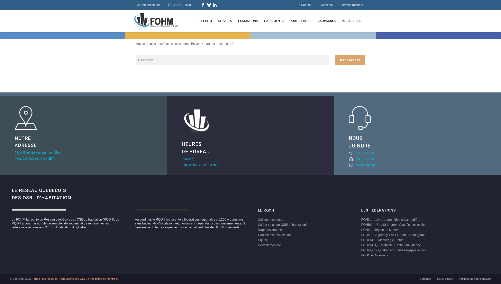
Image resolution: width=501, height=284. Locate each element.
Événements (274, 21)
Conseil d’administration (275, 235)
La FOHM (205, 21)
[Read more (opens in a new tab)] (181, 5)
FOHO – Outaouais (374, 255)
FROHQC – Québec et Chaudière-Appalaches (393, 250)
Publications (300, 21)
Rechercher (350, 60)
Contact (306, 5)
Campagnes (327, 21)
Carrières (327, 5)
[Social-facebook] (203, 5)
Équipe (263, 240)
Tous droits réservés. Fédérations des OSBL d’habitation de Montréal (75, 278)
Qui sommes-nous (270, 219)
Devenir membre (352, 5)
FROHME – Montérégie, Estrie (382, 240)
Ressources (351, 21)
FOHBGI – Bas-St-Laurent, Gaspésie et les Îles (393, 224)
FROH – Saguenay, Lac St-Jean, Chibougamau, (394, 235)
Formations (248, 21)
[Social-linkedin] (215, 5)
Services (225, 21)
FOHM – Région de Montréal (381, 230)
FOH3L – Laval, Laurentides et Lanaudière (390, 219)
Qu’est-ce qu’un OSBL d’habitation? (283, 224)
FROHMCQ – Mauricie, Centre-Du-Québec (391, 245)
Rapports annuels (270, 230)
